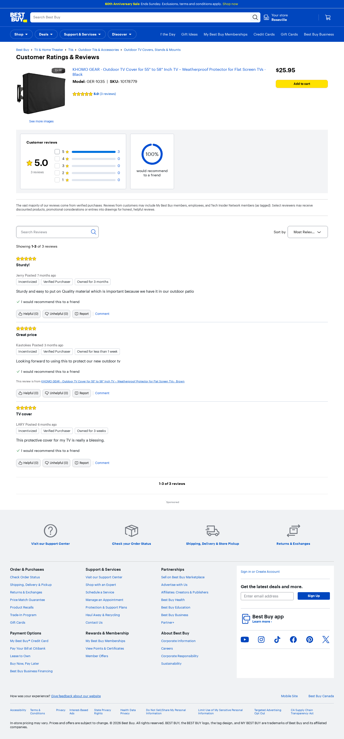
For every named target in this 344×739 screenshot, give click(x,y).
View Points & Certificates (105, 648)
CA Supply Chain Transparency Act (302, 712)
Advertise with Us (174, 585)
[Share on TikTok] (277, 639)
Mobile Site (289, 696)
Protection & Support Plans (106, 607)
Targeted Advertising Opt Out (267, 712)
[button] (21, 34)
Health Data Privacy (128, 712)
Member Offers (97, 656)
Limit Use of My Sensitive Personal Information (220, 712)
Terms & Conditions (37, 712)
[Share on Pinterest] (310, 639)
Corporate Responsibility (179, 656)
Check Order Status (25, 577)
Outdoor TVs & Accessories (98, 50)
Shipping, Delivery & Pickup (31, 585)
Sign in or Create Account (260, 572)
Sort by (280, 232)
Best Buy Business (174, 615)
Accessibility (18, 710)
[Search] (94, 232)
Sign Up (314, 596)
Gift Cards (17, 622)
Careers (167, 648)
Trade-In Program (23, 615)
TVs (70, 50)
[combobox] (308, 232)
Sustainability (171, 663)
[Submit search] (255, 17)
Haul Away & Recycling (103, 615)
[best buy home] (18, 17)
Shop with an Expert (101, 585)
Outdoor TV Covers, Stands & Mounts (152, 50)
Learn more (262, 621)
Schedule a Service (100, 592)
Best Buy (22, 50)
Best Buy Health (173, 600)
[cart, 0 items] (328, 17)
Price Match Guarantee (27, 600)
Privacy (60, 710)
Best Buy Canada (321, 696)
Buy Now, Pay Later (24, 663)
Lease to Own (20, 656)
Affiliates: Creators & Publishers (184, 592)
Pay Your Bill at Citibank (28, 648)
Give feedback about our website (76, 696)
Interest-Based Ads (79, 712)
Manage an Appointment (104, 600)
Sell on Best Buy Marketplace (182, 577)
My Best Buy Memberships (105, 641)
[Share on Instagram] (261, 639)
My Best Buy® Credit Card (29, 641)
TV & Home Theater (48, 50)
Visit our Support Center (104, 577)
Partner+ (167, 622)
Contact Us (94, 622)
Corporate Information (178, 641)
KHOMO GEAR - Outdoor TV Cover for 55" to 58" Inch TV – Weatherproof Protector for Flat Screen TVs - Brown (113, 381)
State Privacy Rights (102, 712)
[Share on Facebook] (293, 639)
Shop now (230, 4)
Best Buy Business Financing (31, 671)
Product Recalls (21, 607)
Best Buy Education (175, 607)
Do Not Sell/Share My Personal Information (166, 712)
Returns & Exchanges (26, 592)
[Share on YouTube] (245, 639)
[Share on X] (326, 639)
